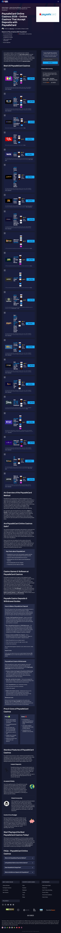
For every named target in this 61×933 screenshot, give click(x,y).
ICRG (48, 78)
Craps (23, 892)
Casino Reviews (6, 885)
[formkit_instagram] (11, 905)
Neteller (6, 512)
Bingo (23, 897)
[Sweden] (14, 927)
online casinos (28, 845)
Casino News (45, 897)
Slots (23, 885)
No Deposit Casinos (7, 887)
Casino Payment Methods (15, 7)
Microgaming (21, 592)
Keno (23, 894)
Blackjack (24, 890)
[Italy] (12, 927)
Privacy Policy (45, 892)
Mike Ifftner (12, 28)
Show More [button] (9, 89)
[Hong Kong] (19, 927)
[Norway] (21, 927)
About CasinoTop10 (46, 885)
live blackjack (18, 588)
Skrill (28, 510)
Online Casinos (5, 7)
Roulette (24, 887)
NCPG (44, 78)
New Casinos (5, 892)
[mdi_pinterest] (13, 905)
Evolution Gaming (11, 592)
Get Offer (32, 78)
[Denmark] (17, 927)
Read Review (24, 79)
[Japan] (9, 927)
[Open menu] (58, 2)
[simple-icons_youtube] (8, 905)
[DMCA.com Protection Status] (10, 909)
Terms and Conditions (47, 894)
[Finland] (5, 927)
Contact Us (44, 887)
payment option (26, 61)
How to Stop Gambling (47, 890)
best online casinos (24, 54)
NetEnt (5, 592)
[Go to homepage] (5, 2)
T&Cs (6, 89)
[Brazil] (7, 927)
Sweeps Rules (14, 308)
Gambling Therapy (53, 79)
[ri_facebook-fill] (5, 905)
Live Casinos (5, 890)
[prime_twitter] (3, 905)
